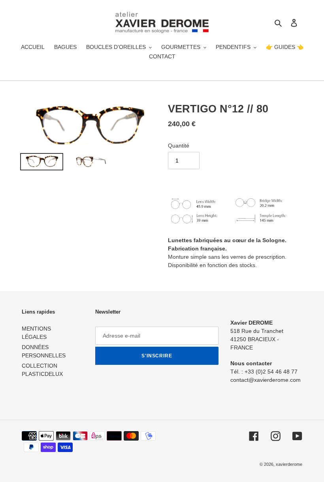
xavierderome (289, 464)
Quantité (178, 145)
